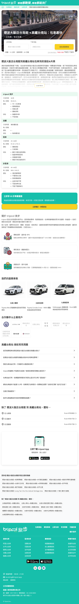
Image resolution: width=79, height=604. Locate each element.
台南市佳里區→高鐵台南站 (33, 511)
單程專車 (47, 527)
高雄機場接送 (49, 553)
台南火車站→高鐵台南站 (29, 503)
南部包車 (16, 7)
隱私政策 (5, 580)
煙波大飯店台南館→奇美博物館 (12, 480)
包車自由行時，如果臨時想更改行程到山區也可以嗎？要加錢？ (24, 378)
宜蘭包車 (28, 543)
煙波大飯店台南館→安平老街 (58, 483)
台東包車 (28, 553)
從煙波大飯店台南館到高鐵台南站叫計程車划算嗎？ (21, 357)
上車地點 (9, 42)
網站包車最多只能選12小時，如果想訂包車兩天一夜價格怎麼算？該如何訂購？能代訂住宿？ (35, 384)
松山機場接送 (49, 547)
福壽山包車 (7, 556)
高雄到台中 (72, 553)
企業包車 (55, 527)
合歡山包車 (7, 553)
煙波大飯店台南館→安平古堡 (33, 487)
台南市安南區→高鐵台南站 (30, 507)
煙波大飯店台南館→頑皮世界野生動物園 (62, 480)
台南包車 (24, 7)
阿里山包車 (7, 543)
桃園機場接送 (49, 543)
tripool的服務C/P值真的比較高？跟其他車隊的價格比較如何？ (24, 371)
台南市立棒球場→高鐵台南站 (53, 511)
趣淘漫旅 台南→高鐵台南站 (11, 507)
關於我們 (73, 532)
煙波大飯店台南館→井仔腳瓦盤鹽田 (35, 480)
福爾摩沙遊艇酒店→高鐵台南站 (12, 511)
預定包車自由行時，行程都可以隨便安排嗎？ (18, 364)
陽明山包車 (7, 550)
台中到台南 (72, 556)
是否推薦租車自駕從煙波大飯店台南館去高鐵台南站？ (21, 351)
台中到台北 (72, 547)
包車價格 (38, 527)
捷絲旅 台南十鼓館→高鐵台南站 (51, 507)
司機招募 (73, 527)
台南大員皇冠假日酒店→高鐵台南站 (50, 503)
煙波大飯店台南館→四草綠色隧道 (36, 483)
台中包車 (28, 550)
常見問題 (64, 527)
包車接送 (9, 7)
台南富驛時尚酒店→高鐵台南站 (12, 514)
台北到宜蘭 (72, 550)
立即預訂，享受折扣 (39, 207)
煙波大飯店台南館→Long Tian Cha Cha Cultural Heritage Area (22, 491)
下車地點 (33, 42)
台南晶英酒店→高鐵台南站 (11, 503)
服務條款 (12, 580)
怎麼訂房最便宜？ (9, 391)
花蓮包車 (28, 547)
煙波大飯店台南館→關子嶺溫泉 (12, 487)
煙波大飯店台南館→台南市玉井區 (13, 483)
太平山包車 (7, 547)
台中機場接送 (49, 550)
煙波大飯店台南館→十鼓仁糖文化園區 (57, 491)
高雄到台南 (72, 543)
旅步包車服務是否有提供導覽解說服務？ (17, 398)
